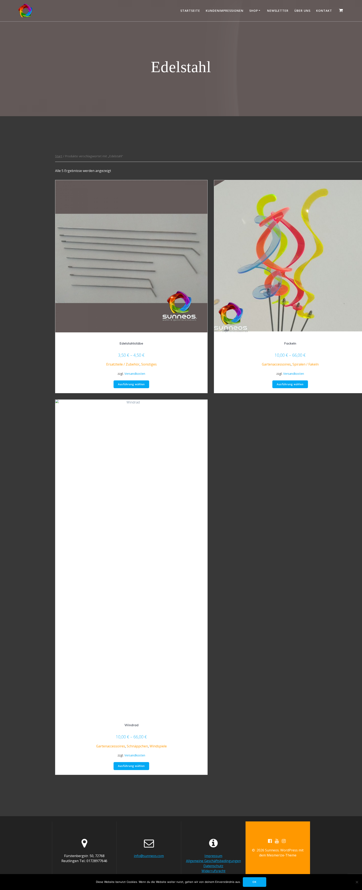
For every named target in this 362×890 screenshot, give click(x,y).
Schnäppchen (137, 746)
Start (58, 156)
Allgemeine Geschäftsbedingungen (213, 861)
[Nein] (357, 882)
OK (254, 882)
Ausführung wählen (131, 384)
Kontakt (324, 11)
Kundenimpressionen (224, 11)
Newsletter (277, 11)
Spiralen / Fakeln (305, 364)
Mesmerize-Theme (281, 855)
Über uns (302, 11)
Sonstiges (149, 364)
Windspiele (158, 746)
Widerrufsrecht (213, 871)
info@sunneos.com (149, 856)
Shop (253, 11)
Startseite (190, 11)
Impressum (213, 856)
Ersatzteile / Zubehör (123, 364)
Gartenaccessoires (276, 364)
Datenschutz (213, 866)
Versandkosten (134, 374)
